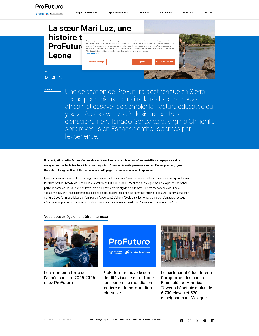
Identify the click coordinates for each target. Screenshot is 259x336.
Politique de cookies (152, 320)
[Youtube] (205, 320)
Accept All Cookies (164, 61)
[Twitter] (60, 77)
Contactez (136, 320)
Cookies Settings (96, 61)
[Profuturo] (49, 9)
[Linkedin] (53, 77)
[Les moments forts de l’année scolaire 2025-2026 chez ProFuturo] (71, 246)
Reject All (142, 61)
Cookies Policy (93, 53)
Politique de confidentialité (118, 320)
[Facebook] (46, 77)
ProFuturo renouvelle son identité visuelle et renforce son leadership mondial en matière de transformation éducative (128, 282)
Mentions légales (97, 320)
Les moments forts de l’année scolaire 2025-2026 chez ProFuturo (69, 277)
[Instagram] (190, 320)
